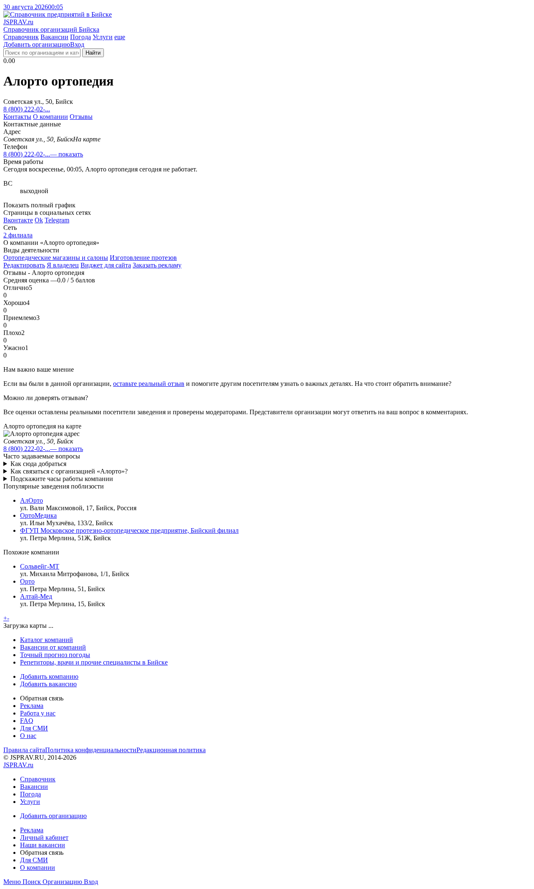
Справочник (21, 36)
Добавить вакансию (48, 684)
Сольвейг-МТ (39, 566)
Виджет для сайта (106, 265)
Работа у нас (37, 713)
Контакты (17, 116)
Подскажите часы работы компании (61, 478)
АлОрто (31, 500)
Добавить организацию (36, 44)
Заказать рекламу (157, 265)
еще (119, 36)
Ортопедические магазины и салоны (55, 257)
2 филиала (18, 235)
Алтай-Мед (36, 596)
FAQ (26, 720)
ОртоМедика (38, 515)
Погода (80, 36)
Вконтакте (18, 220)
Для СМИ (34, 728)
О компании (50, 116)
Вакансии (54, 36)
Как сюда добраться (38, 463)
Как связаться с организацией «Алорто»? (69, 471)
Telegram (57, 220)
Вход (77, 44)
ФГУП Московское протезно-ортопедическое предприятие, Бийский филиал (129, 530)
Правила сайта (24, 749)
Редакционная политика (171, 749)
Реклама (31, 705)
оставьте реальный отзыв (148, 383)
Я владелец (63, 265)
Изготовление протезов (143, 257)
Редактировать (24, 265)
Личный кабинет (44, 837)
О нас (28, 735)
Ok (39, 220)
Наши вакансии (42, 845)
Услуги (103, 36)
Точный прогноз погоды (55, 654)
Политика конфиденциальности (90, 749)
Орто (27, 581)
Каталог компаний (46, 639)
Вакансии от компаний (53, 647)
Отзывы (81, 116)
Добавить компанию (49, 676)
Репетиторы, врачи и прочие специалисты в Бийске (94, 662)
